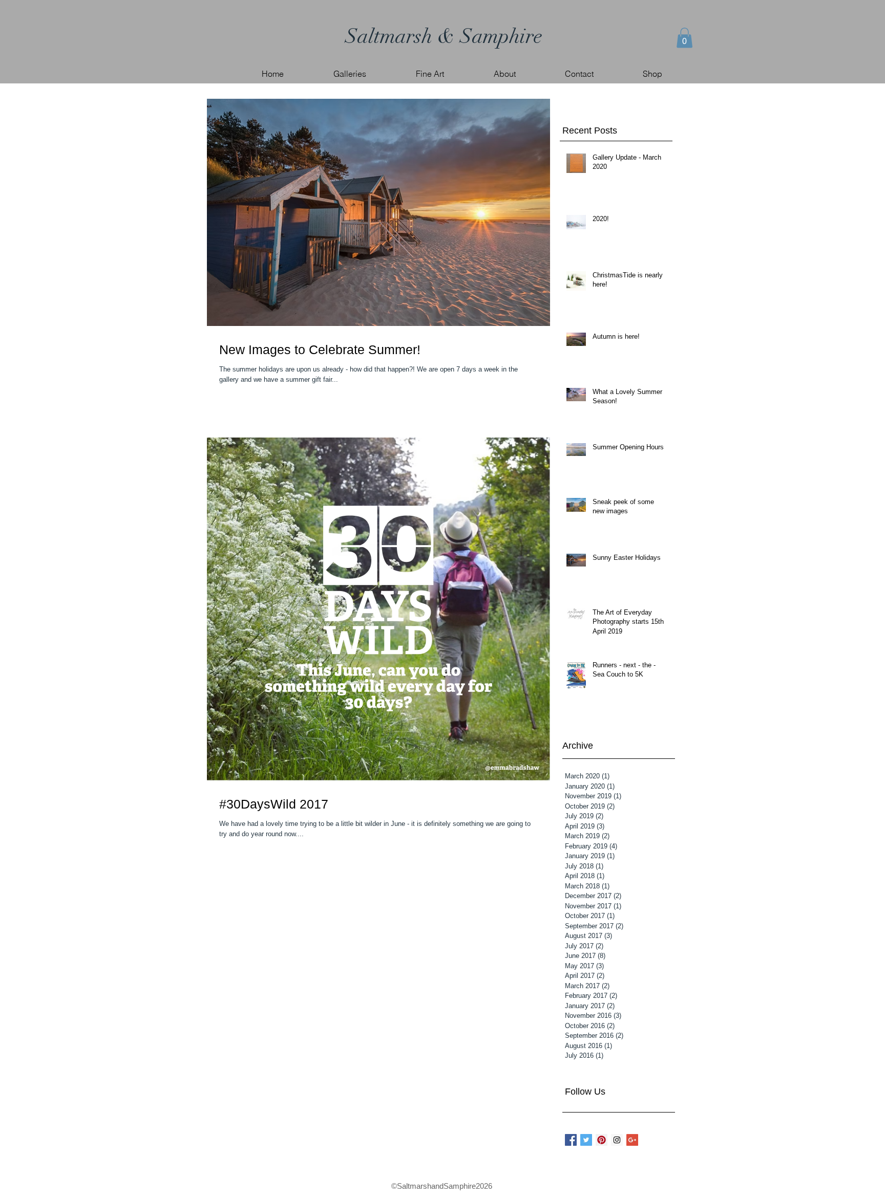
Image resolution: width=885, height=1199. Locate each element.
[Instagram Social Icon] (617, 1140)
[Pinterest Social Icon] (601, 1140)
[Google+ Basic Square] (632, 1140)
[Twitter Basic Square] (586, 1140)
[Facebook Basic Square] (571, 1140)
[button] (684, 38)
